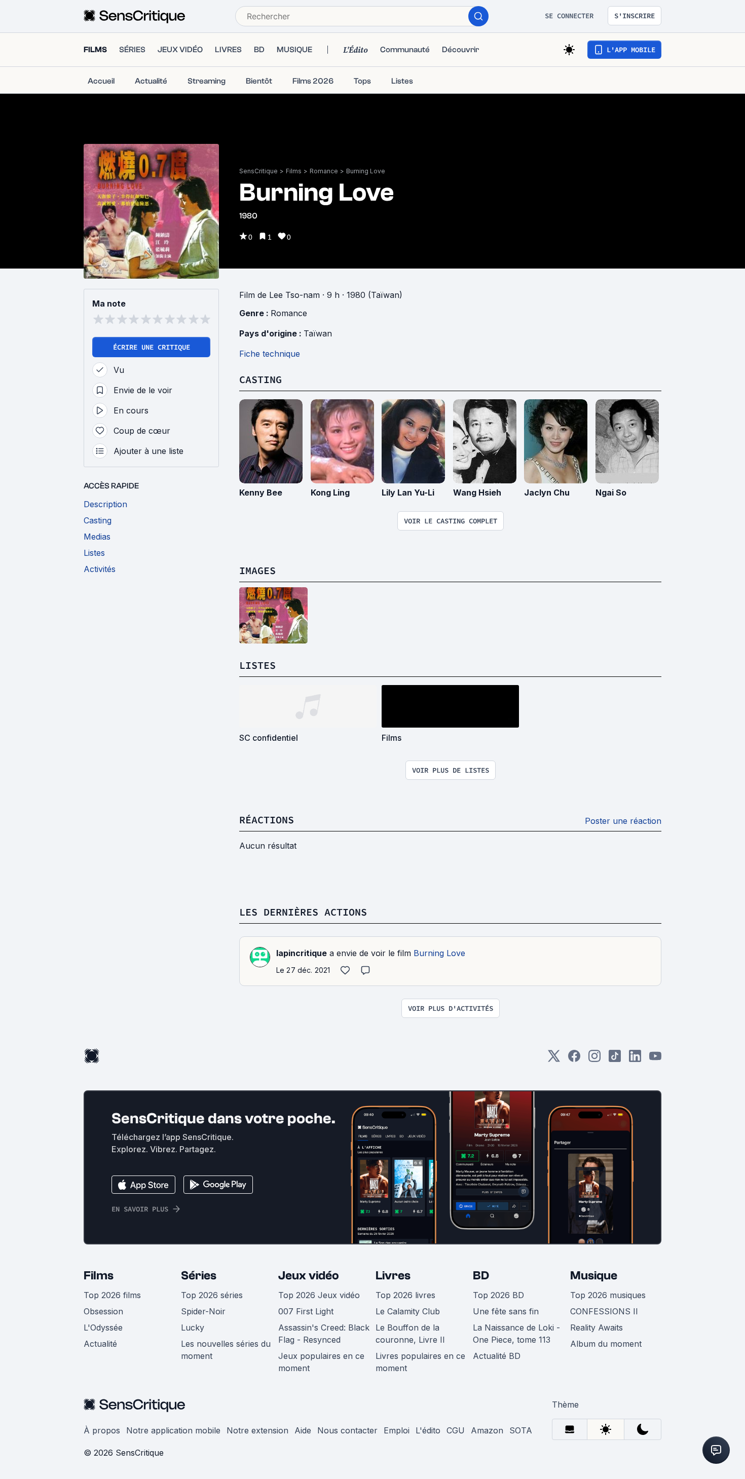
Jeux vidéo (308, 1275)
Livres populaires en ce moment (420, 1362)
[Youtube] (655, 1059)
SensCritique (258, 171)
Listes (257, 665)
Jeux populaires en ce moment (321, 1362)
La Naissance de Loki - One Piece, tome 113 (516, 1333)
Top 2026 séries (212, 1295)
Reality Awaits (596, 1327)
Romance (324, 171)
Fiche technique (269, 354)
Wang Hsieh (477, 492)
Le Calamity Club (408, 1311)
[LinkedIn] (635, 1059)
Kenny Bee (260, 492)
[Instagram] (594, 1059)
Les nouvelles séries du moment (226, 1350)
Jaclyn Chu (547, 492)
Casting (260, 379)
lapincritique (301, 953)
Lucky (192, 1327)
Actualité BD (496, 1356)
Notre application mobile (173, 1430)
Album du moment (606, 1344)
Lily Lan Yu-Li (408, 492)
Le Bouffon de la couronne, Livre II (410, 1333)
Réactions (266, 819)
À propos (102, 1430)
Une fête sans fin (506, 1311)
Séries (198, 1275)
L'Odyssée (103, 1327)
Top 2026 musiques (608, 1295)
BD (481, 1275)
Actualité (100, 1344)
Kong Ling (330, 492)
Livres (393, 1275)
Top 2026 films (112, 1295)
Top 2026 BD (498, 1295)
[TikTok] (615, 1059)
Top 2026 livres (405, 1295)
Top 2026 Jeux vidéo (319, 1295)
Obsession (103, 1311)
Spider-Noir (203, 1311)
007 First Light (305, 1311)
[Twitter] (554, 1059)
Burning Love (365, 171)
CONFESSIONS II (604, 1311)
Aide (302, 1430)
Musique (593, 1275)
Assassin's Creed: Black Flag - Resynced (323, 1333)
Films (294, 171)
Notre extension (257, 1430)
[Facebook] (574, 1059)
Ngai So (610, 492)
